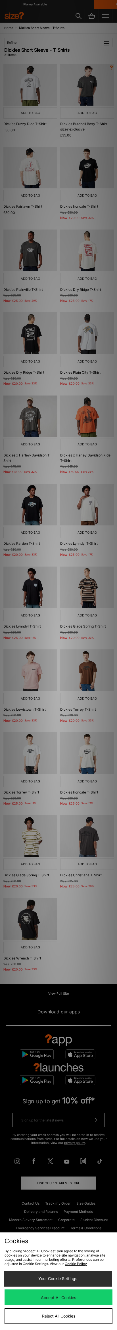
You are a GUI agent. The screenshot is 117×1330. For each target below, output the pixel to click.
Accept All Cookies (58, 1297)
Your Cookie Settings (57, 1278)
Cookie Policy (76, 1264)
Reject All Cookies (58, 1316)
